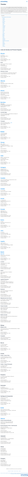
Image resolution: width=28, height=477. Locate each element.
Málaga (3, 35)
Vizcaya (4, 23)
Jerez (3, 32)
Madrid (3, 34)
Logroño (4, 33)
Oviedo (3, 37)
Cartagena (4, 25)
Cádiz (3, 24)
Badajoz (4, 22)
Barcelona (4, 21)
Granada (3, 209)
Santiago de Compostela (6, 40)
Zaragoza (4, 46)
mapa (11, 122)
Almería (4, 20)
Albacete (4, 19)
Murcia (3, 36)
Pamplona (4, 38)
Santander (4, 39)
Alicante (4, 18)
